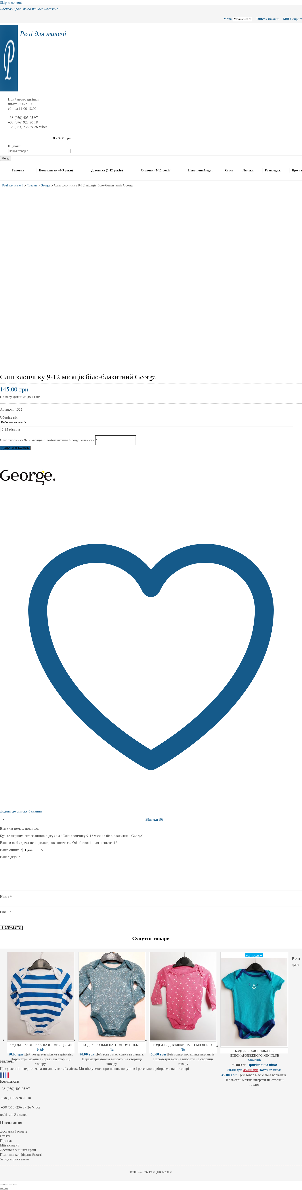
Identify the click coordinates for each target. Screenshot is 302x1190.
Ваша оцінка (11, 849)
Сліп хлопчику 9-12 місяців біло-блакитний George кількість (47, 440)
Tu (112, 1049)
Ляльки (248, 170)
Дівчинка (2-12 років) (107, 170)
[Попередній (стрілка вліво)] (2, 1189)
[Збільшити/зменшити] (2, 1184)
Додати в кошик (15, 448)
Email (5, 911)
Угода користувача (14, 1159)
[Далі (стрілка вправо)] (6, 1189)
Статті (5, 1135)
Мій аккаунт (292, 18)
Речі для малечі (43, 33)
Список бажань (267, 18)
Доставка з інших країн (18, 1149)
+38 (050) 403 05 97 (15, 1088)
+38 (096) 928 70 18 (16, 1097)
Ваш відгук (10, 856)
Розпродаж (273, 170)
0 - (62, 138)
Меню (6, 158)
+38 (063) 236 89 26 (16, 1107)
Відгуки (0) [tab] (154, 819)
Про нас (6, 1140)
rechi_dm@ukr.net (13, 1114)
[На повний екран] (6, 1184)
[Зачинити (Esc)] (15, 1184)
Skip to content (11, 2)
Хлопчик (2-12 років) (156, 170)
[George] (27, 503)
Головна (18, 170)
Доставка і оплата (13, 1131)
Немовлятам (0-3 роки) (56, 170)
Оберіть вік (8, 417)
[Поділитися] (10, 1184)
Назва (6, 896)
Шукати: (14, 146)
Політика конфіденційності (21, 1154)
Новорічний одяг (200, 170)
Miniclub (254, 1059)
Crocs (229, 170)
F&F (40, 1049)
